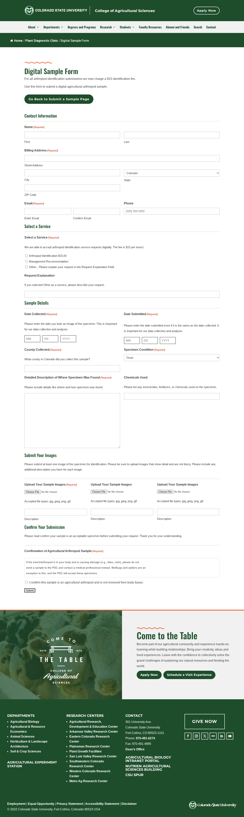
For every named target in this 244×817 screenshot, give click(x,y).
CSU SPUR (134, 775)
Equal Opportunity (41, 803)
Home (18, 40)
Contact (211, 27)
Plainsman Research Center (89, 746)
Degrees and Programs (82, 27)
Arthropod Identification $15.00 (48, 255)
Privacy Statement (70, 803)
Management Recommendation (48, 261)
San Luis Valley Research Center (93, 756)
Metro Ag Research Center (88, 781)
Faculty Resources (150, 27)
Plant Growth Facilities (85, 751)
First (27, 141)
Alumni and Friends (177, 27)
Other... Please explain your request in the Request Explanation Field (71, 267)
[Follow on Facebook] (188, 736)
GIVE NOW (204, 721)
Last (126, 141)
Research (106, 27)
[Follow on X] (204, 736)
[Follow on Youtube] (229, 736)
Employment (16, 803)
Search (198, 27)
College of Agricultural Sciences (125, 11)
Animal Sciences (22, 736)
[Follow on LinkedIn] (221, 736)
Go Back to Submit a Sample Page (59, 99)
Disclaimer (129, 803)
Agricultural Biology (24, 721)
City (26, 179)
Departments (51, 27)
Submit (30, 590)
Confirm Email (82, 218)
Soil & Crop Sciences (25, 751)
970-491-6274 (145, 738)
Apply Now (206, 10)
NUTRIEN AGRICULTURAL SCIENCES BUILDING (148, 768)
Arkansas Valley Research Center (93, 731)
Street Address (33, 165)
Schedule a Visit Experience (189, 675)
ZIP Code (30, 194)
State (127, 180)
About (31, 27)
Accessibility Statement (102, 803)
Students (125, 27)
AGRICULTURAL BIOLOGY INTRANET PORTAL (148, 759)
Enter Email (31, 218)
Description (31, 519)
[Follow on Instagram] (196, 736)
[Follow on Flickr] (213, 736)
